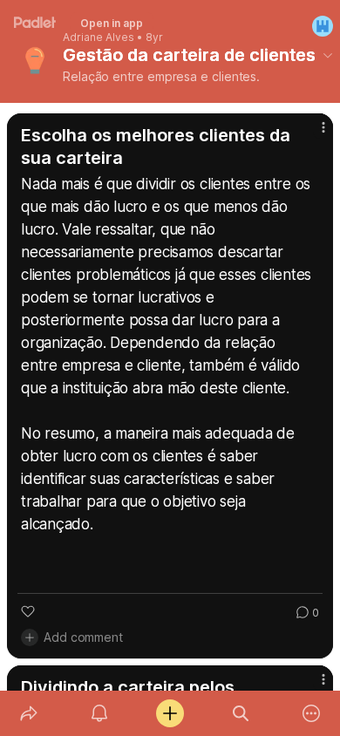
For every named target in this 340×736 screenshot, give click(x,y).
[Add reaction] (27, 611)
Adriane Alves (98, 37)
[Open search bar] (241, 713)
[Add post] (169, 713)
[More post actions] (312, 134)
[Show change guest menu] (322, 26)
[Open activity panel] (99, 713)
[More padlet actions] (312, 713)
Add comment (83, 637)
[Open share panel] (28, 713)
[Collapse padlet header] (328, 55)
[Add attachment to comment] (29, 637)
